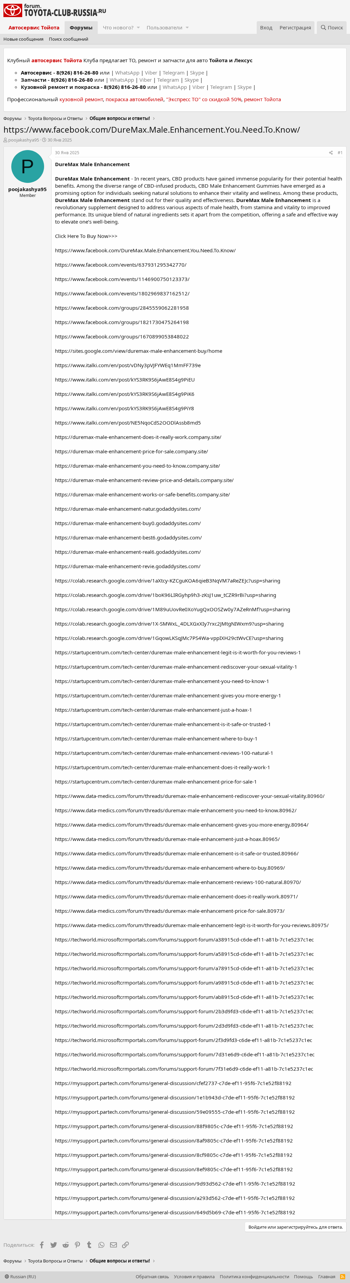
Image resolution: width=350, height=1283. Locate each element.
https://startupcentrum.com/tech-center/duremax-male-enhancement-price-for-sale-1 (156, 781)
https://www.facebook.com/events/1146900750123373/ (122, 279)
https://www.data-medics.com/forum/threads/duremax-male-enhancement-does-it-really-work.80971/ (176, 896)
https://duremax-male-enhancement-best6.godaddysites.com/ (128, 537)
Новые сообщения (23, 39)
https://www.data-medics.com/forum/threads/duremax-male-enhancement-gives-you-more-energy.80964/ (182, 824)
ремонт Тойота (262, 99)
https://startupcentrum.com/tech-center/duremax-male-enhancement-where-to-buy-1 (156, 738)
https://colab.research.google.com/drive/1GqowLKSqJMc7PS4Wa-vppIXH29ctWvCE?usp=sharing (169, 637)
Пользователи (165, 27)
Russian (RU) (22, 1276)
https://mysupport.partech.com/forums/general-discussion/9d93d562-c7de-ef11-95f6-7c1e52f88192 (175, 1183)
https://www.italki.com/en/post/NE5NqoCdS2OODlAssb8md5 (128, 422)
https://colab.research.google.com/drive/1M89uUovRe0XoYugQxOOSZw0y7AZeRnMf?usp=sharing (172, 609)
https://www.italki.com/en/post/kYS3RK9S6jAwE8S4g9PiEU (125, 379)
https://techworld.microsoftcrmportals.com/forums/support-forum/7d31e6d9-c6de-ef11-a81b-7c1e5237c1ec (184, 1054)
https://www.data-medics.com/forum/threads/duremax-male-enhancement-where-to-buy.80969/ (170, 867)
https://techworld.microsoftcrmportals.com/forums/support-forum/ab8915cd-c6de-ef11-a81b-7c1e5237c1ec (184, 996)
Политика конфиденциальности (254, 1276)
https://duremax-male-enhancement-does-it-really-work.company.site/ (138, 436)
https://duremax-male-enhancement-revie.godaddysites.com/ (128, 566)
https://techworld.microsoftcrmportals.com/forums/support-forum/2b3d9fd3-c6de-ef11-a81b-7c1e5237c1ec (184, 1011)
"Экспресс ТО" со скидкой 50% (203, 99)
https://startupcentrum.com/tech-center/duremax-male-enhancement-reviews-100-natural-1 (164, 752)
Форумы (81, 27)
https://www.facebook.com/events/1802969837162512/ (122, 293)
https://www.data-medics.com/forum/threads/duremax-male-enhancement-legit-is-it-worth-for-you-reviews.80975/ (192, 925)
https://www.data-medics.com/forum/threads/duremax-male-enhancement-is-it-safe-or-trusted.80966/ (177, 853)
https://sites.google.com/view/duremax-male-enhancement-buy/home (138, 350)
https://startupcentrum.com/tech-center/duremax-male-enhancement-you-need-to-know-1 (162, 681)
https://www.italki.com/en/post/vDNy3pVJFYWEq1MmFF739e (128, 365)
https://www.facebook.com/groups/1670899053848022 (122, 336)
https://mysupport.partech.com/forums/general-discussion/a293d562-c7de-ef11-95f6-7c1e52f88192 (175, 1197)
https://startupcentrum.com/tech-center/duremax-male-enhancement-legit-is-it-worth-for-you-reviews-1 (178, 652)
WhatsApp (128, 72)
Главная (326, 1276)
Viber (151, 72)
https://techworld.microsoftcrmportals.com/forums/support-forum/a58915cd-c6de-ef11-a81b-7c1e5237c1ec (184, 953)
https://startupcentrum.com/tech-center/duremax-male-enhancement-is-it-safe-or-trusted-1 (163, 724)
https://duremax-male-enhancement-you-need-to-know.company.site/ (137, 465)
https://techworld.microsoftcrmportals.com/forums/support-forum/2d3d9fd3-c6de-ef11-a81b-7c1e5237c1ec (184, 1025)
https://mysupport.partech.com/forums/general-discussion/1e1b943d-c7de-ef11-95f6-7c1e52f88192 (175, 1097)
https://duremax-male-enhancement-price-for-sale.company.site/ (131, 451)
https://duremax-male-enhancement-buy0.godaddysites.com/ (128, 523)
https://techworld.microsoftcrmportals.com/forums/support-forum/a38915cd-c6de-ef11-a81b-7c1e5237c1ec (184, 939)
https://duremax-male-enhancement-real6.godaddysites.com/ (128, 551)
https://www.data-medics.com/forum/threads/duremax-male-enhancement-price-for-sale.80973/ (170, 910)
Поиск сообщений (68, 39)
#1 (340, 153)
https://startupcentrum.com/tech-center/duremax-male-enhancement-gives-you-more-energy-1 (168, 695)
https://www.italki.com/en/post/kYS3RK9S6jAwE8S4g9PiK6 (124, 393)
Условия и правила (194, 1276)
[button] (138, 27)
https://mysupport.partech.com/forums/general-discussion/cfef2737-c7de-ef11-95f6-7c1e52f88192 (173, 1083)
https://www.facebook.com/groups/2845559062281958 (122, 307)
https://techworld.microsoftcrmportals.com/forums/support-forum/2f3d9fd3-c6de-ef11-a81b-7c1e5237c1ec (183, 1040)
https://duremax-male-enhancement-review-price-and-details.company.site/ (144, 480)
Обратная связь (152, 1276)
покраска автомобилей (134, 99)
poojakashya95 (23, 140)
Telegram (174, 72)
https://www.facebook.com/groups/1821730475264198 (122, 322)
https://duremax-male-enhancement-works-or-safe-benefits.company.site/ (142, 494)
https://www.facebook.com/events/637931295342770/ (121, 264)
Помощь (303, 1276)
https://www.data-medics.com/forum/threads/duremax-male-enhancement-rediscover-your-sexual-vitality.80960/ (190, 795)
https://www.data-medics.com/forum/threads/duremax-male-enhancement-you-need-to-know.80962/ (176, 810)
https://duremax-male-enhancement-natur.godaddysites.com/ (128, 508)
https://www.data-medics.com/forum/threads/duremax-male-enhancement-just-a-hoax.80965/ (167, 839)
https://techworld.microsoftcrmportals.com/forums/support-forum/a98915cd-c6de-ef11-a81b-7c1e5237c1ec (184, 982)
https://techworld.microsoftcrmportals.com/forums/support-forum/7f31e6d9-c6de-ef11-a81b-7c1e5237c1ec (184, 1068)
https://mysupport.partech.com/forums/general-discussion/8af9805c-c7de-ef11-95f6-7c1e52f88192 (174, 1140)
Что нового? (118, 27)
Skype (197, 72)
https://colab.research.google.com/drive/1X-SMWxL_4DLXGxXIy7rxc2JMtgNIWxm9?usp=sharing (169, 623)
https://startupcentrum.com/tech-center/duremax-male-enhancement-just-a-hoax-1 (153, 709)
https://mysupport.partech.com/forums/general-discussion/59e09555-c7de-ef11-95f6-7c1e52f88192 (175, 1111)
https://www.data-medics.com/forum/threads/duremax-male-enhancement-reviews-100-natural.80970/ (178, 882)
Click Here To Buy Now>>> (86, 235)
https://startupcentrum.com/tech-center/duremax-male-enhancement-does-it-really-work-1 (162, 767)
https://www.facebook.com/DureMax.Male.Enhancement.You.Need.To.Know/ (145, 250)
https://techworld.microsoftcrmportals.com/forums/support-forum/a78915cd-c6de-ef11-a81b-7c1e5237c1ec (184, 968)
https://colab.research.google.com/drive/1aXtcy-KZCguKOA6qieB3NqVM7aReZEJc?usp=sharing (167, 580)
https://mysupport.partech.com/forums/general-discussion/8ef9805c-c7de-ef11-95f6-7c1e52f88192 (174, 1169)
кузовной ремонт (81, 99)
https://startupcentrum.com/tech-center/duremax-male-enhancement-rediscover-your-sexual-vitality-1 (176, 666)
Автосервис (36, 72)
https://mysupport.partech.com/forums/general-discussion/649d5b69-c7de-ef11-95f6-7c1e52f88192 (175, 1212)
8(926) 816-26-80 (77, 72)
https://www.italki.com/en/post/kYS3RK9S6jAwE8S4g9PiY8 (124, 408)
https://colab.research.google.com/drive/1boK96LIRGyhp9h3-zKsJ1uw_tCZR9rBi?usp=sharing (165, 594)
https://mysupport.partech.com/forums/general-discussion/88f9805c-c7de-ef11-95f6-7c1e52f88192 (174, 1126)
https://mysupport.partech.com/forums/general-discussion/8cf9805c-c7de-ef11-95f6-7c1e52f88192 (174, 1154)
